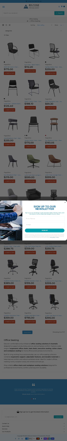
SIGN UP (45, 230)
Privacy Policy (52, 237)
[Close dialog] (65, 202)
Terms (57, 237)
